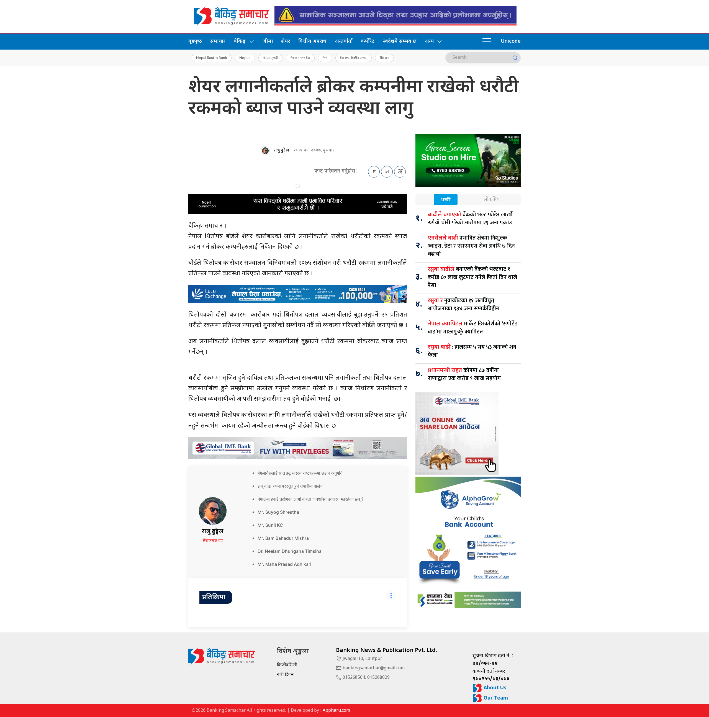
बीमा (268, 41)
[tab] (445, 200)
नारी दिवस (285, 675)
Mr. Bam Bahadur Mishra (283, 538)
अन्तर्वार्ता (344, 41)
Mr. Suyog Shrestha (278, 512)
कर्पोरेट (367, 41)
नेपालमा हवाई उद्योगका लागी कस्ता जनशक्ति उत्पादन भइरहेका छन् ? (310, 499)
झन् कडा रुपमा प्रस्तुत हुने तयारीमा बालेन (290, 486)
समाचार (217, 41)
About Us (494, 688)
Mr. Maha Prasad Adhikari (284, 564)
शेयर (285, 41)
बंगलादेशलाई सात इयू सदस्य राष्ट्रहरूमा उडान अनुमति (300, 473)
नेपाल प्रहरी (270, 57)
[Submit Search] (515, 57)
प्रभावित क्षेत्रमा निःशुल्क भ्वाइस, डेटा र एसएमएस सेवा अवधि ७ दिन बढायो (471, 246)
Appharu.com (336, 711)
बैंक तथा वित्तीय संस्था (353, 57)
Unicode (511, 41)
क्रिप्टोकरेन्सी (287, 665)
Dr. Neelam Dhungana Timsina (290, 551)
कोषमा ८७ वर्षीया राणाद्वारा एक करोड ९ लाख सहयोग (464, 374)
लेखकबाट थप (213, 541)
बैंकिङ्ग (384, 57)
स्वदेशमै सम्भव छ (400, 41)
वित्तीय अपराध (312, 41)
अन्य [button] (429, 41)
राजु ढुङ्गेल (281, 150)
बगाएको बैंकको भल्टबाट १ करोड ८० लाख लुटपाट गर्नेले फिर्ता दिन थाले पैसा (472, 277)
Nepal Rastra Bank (211, 57)
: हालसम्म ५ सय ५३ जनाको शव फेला (472, 351)
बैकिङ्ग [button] (240, 41)
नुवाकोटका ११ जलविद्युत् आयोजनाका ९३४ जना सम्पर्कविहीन (463, 304)
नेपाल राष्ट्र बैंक (300, 57)
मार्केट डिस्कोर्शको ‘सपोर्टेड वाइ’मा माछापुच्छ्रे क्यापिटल (473, 327)
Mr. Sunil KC (270, 525)
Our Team (495, 698)
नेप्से (325, 57)
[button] (486, 42)
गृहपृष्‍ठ (195, 41)
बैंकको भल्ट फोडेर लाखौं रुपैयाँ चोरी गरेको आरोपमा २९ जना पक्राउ (470, 218)
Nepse (245, 57)
